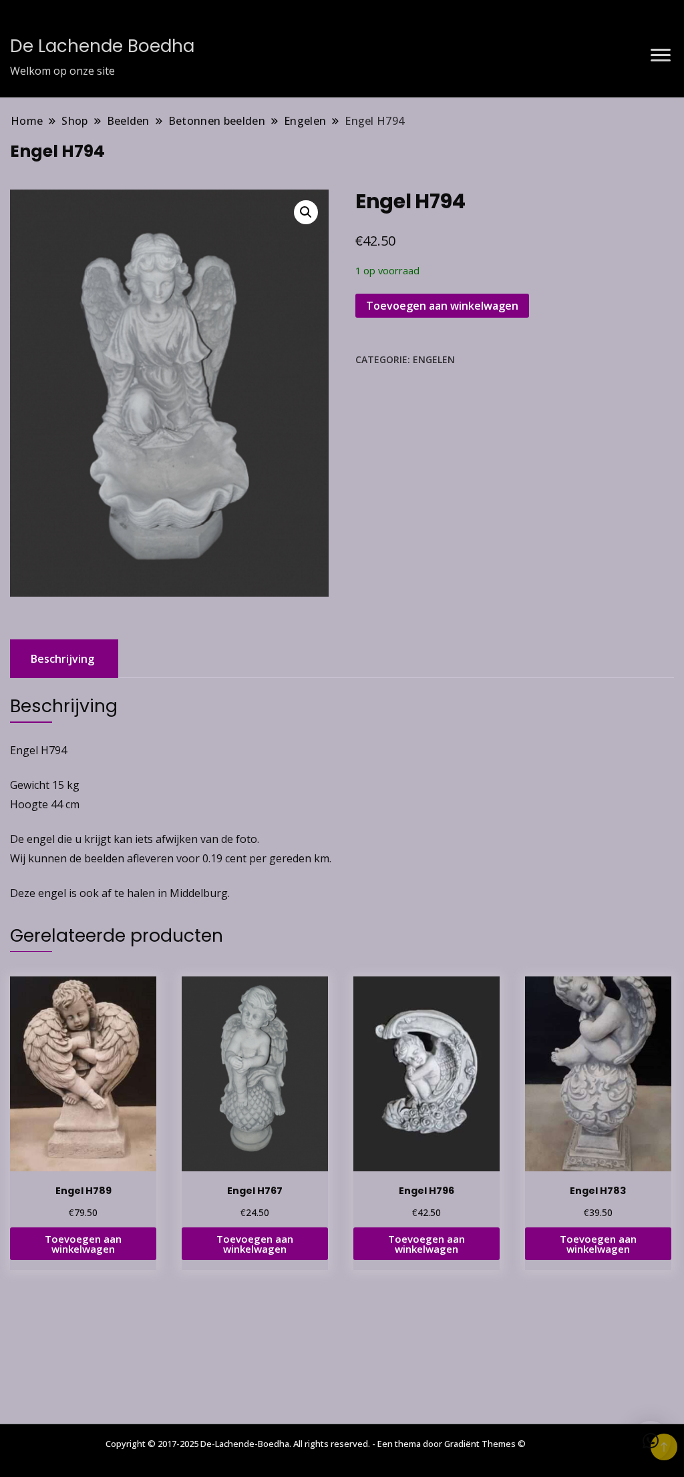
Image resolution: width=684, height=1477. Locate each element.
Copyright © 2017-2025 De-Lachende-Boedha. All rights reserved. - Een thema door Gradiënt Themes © (316, 1444)
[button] (306, 212)
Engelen (434, 359)
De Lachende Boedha (102, 46)
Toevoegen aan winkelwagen (442, 305)
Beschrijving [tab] (62, 658)
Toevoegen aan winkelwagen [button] (83, 1243)
